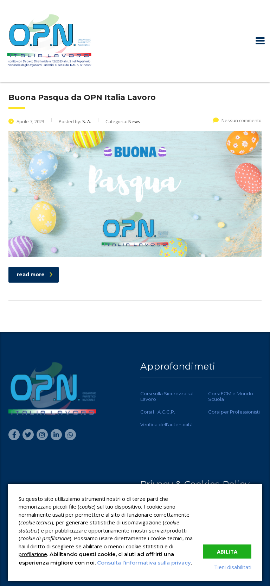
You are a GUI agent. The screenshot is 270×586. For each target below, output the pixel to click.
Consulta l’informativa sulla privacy (144, 562)
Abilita (227, 551)
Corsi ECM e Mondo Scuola (230, 396)
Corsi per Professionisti (234, 412)
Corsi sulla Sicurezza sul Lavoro (166, 396)
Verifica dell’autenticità (166, 424)
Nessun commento (241, 120)
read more (31, 274)
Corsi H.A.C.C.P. (157, 412)
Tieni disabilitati (232, 567)
